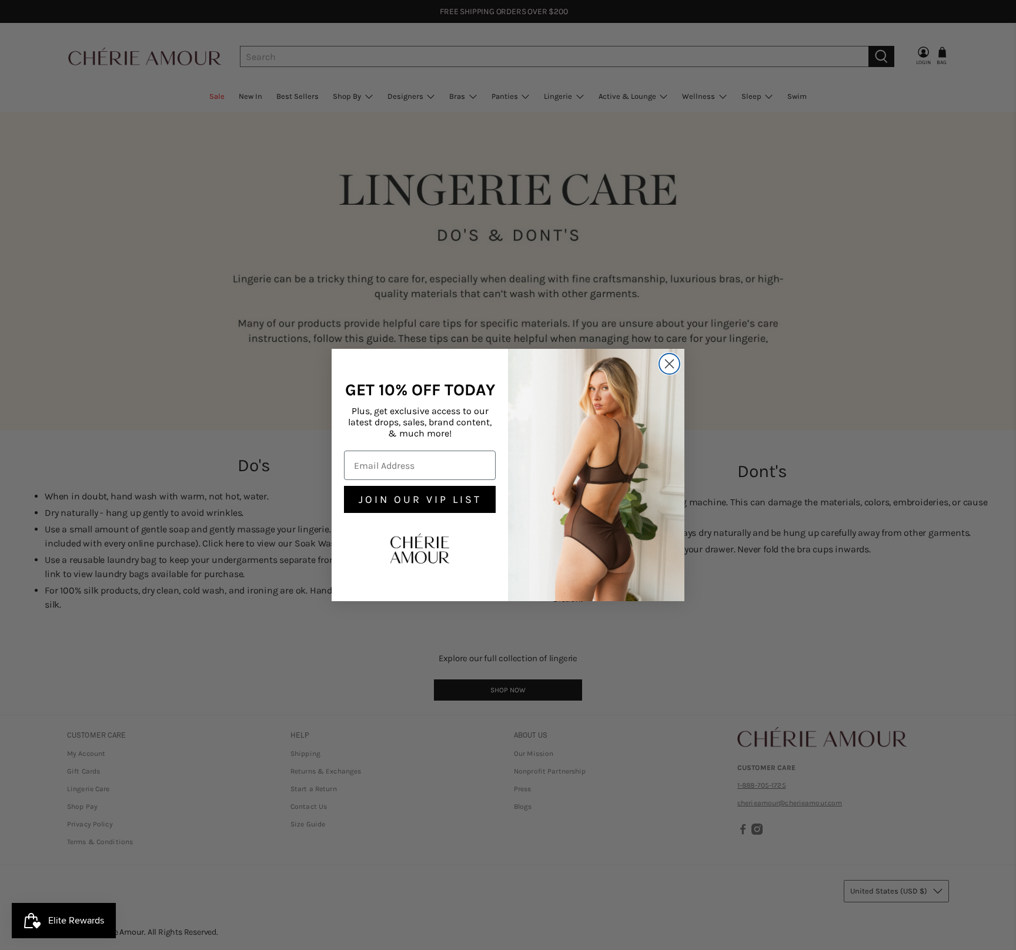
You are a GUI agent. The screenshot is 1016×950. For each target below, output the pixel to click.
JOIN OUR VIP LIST (420, 499)
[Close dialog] (669, 364)
